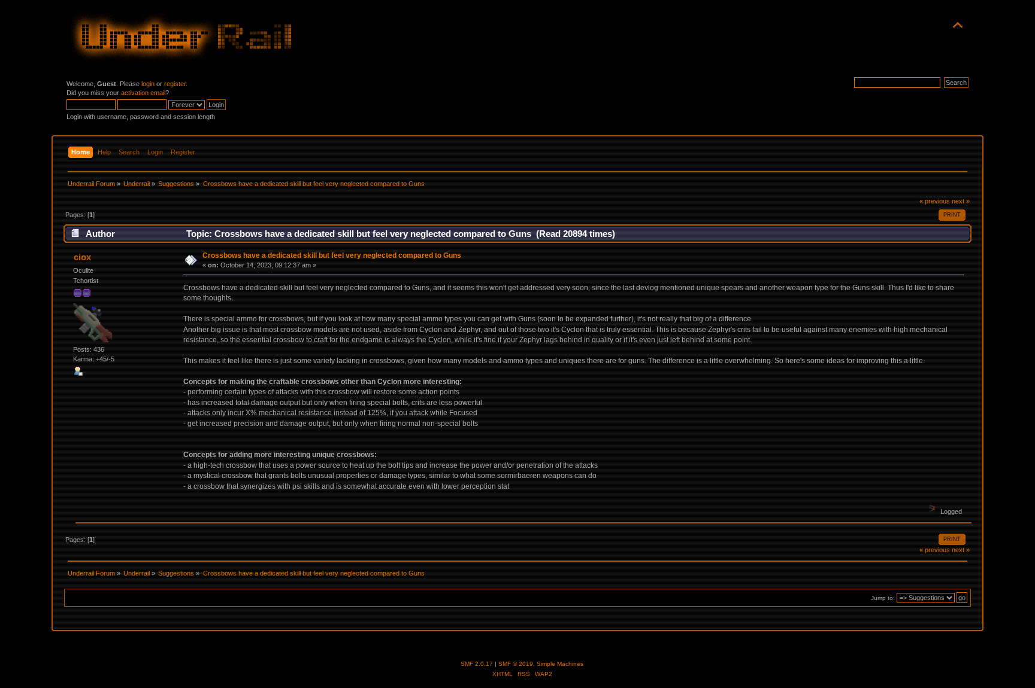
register (175, 83)
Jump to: (883, 598)
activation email (143, 92)
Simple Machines (560, 663)
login (148, 83)
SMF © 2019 (515, 663)
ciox (82, 257)
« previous (934, 201)
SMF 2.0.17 (477, 663)
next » (961, 201)
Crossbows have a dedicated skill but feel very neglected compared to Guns (331, 255)
